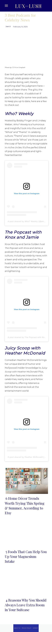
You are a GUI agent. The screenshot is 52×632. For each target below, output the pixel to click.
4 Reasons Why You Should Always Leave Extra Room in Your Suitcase (25, 605)
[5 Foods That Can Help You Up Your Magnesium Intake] (26, 534)
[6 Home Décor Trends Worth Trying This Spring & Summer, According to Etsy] (26, 480)
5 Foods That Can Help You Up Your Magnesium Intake (26, 556)
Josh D (8, 26)
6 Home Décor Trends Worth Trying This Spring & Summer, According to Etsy (24, 505)
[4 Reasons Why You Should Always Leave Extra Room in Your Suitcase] (26, 582)
